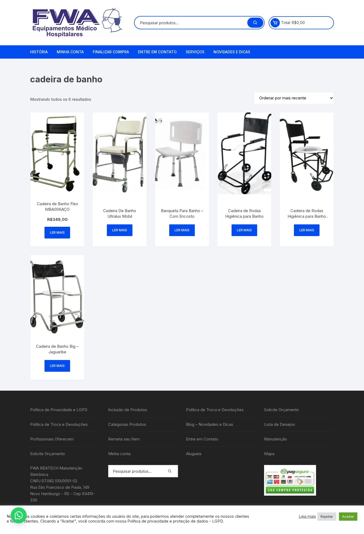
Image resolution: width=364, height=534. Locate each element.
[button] (19, 515)
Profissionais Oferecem (52, 439)
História (39, 52)
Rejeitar (327, 516)
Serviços (195, 52)
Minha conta (70, 52)
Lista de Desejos (279, 424)
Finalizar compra (111, 52)
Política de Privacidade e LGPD (58, 409)
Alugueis (193, 453)
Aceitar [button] (348, 516)
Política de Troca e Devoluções (59, 424)
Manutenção (275, 439)
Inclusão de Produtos (127, 409)
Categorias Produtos (127, 424)
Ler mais (57, 232)
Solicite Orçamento (47, 453)
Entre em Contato (157, 52)
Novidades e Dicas (231, 52)
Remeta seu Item (124, 439)
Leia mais (307, 516)
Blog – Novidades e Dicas (209, 424)
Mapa (269, 453)
